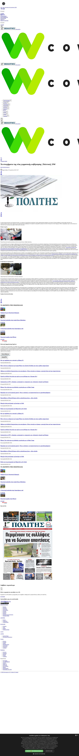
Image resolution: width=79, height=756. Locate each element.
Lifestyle (4, 626)
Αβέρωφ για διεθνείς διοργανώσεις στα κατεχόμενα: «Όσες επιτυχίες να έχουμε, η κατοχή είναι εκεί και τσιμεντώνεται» (30, 371)
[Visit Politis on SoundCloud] (8, 602)
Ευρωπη (4, 612)
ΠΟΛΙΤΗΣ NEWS (6, 100)
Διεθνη (4, 643)
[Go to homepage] (8, 28)
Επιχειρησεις (5, 610)
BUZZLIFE (5, 108)
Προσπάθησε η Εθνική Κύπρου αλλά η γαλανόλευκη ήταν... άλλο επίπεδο (18, 398)
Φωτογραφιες (5, 666)
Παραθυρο (5, 116)
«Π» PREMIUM (6, 661)
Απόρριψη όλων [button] (49, 751)
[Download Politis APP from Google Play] (6, 603)
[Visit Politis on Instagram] (4, 602)
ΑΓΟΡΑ (4, 112)
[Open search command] (1, 119)
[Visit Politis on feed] (10, 602)
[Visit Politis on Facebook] (1, 602)
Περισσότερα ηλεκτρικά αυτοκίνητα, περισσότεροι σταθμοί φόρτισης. (14, 249)
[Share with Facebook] (1, 171)
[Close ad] (1, 589)
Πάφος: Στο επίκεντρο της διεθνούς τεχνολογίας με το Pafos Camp (17, 387)
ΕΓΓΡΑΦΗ (2, 596)
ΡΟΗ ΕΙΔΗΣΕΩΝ (4, 17)
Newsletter (5, 660)
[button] (39, 754)
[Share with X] (1, 173)
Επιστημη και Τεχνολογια (8, 614)
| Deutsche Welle (3, 161)
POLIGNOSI (3, 18)
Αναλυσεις (5, 621)
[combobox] (76, 735)
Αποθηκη (5, 656)
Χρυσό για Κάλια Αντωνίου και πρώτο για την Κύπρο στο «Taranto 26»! (18, 376)
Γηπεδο (4, 114)
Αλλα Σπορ (5, 645)
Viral (4, 627)
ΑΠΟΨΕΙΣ (5, 106)
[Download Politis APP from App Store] (2, 603)
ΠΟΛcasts (5, 665)
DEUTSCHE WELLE (4, 167)
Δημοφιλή (4, 357)
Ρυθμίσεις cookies (43, 748)
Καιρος (4, 667)
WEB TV (2, 19)
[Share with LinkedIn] (1, 174)
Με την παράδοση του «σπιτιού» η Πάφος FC (12, 360)
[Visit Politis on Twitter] (2, 602)
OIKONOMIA (5, 104)
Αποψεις (4, 647)
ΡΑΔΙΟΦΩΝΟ (3, 16)
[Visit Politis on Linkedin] (5, 602)
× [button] (77, 735)
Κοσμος (4, 613)
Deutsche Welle (6, 615)
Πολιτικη (5, 608)
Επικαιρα (5, 653)
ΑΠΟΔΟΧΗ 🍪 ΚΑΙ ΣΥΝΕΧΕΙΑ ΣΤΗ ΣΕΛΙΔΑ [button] (34, 751)
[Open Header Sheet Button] (1, 26)
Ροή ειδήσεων (5, 354)
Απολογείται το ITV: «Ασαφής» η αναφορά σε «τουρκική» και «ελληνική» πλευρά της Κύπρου (24, 381)
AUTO (4, 110)
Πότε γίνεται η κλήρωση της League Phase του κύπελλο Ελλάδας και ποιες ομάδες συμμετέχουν (24, 365)
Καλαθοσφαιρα (6, 644)
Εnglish (2, 13)
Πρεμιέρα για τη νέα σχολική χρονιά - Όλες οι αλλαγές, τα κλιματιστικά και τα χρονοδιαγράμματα (25, 392)
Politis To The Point (4, 20)
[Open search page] (1, 158)
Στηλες (4, 619)
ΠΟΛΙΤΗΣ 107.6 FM (7, 669)
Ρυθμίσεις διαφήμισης (41, 747)
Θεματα (4, 654)
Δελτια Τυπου (5, 635)
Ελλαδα (4, 611)
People (4, 628)
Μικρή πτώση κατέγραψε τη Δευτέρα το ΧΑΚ (12, 403)
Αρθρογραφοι (5, 622)
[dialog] (39, 745)
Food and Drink (6, 629)
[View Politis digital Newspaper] (39, 545)
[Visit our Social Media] (1, 9)
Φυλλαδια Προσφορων (7, 637)
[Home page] (1, 160)
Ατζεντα (4, 652)
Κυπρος (4, 606)
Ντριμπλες (5, 646)
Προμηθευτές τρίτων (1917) (38, 742)
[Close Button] (1, 588)
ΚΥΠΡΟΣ (5, 102)
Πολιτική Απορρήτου (50, 748)
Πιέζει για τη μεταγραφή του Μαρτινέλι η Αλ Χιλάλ (13, 408)
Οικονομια (5, 609)
